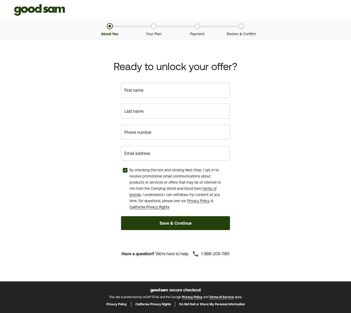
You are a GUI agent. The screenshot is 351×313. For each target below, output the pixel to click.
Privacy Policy (198, 201)
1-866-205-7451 (214, 253)
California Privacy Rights (149, 207)
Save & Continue (176, 223)
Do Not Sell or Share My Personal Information (212, 304)
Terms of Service (221, 297)
